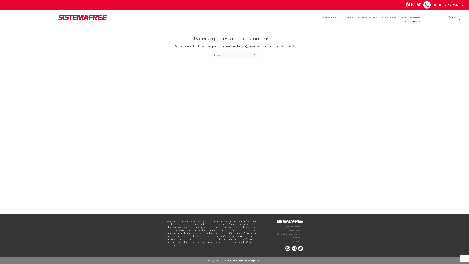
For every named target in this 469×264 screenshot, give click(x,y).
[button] (453, 17)
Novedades (294, 230)
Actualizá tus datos (367, 17)
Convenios (348, 17)
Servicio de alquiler (410, 17)
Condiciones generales (288, 234)
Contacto (295, 241)
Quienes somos (330, 17)
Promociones (389, 17)
